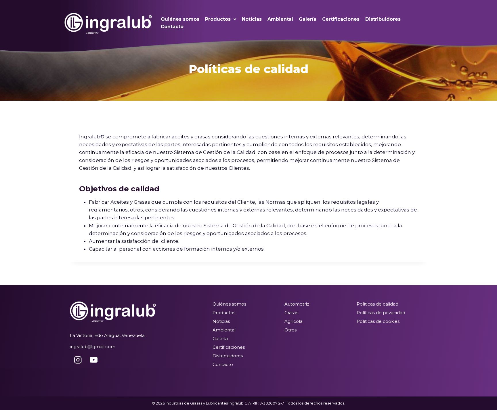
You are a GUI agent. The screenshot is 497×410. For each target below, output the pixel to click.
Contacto (172, 26)
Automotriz (296, 304)
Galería (307, 19)
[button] (220, 19)
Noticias (252, 19)
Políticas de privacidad (381, 312)
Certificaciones (341, 19)
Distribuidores (383, 19)
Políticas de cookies (378, 321)
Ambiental (280, 19)
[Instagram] (78, 360)
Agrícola (293, 321)
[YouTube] (94, 360)
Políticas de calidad (377, 304)
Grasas (291, 312)
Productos (218, 19)
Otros (290, 330)
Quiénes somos (180, 19)
